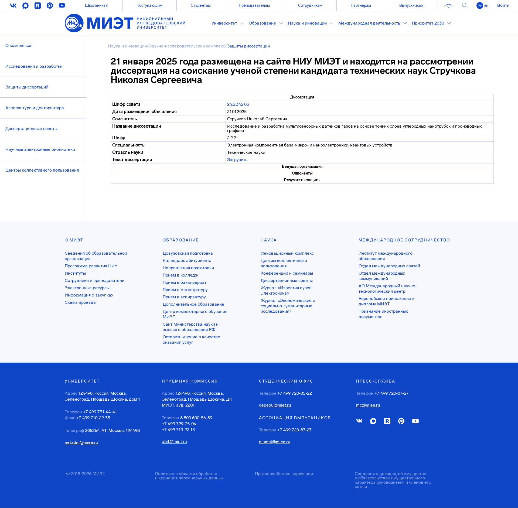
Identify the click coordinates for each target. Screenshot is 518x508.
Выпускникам (411, 5)
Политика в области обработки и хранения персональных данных (189, 475)
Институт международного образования (386, 256)
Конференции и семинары (287, 273)
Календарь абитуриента (187, 260)
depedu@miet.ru (275, 405)
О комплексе (18, 45)
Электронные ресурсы (87, 287)
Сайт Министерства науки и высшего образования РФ (191, 327)
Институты (75, 273)
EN (486, 6)
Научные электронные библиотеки (40, 149)
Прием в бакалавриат (184, 282)
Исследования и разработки (34, 66)
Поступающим (149, 5)
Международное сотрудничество (404, 240)
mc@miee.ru (368, 405)
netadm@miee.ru (81, 442)
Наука (269, 240)
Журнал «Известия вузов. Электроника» (286, 290)
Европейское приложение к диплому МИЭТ (386, 301)
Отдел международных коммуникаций (382, 276)
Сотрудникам (310, 5)
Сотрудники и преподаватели (94, 280)
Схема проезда (80, 302)
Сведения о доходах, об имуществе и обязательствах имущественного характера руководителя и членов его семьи (393, 480)
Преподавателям (254, 5)
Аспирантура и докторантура (34, 107)
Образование (181, 240)
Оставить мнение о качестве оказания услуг (191, 339)
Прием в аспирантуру (184, 296)
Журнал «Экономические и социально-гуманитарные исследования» (288, 306)
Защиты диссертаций (26, 87)
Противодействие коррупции (284, 473)
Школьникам (96, 5)
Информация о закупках (89, 295)
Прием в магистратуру (185, 289)
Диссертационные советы (31, 128)
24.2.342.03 (238, 104)
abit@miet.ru (174, 441)
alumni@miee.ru (274, 442)
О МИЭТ (74, 240)
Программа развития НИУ (91, 265)
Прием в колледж (180, 275)
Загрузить (237, 159)
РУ (480, 6)
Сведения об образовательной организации (96, 256)
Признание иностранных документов (383, 314)
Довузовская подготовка (188, 253)
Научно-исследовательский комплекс (187, 46)
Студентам (201, 5)
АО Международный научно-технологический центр (388, 288)
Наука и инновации (127, 46)
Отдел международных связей (389, 265)
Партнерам (361, 5)
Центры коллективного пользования (42, 170)
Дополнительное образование (193, 304)
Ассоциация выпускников (295, 417)
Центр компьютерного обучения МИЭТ (195, 314)
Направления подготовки (188, 267)
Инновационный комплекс (287, 253)
